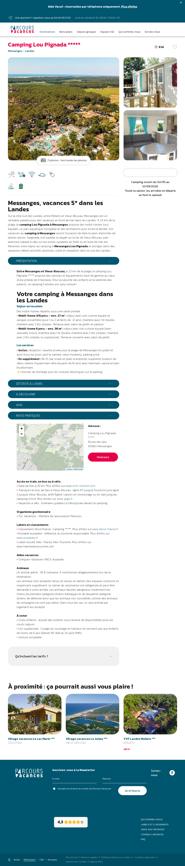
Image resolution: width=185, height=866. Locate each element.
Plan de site (71, 857)
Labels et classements (155, 824)
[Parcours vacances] (22, 29)
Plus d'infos (129, 6)
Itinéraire (103, 457)
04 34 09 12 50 (62, 18)
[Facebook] (172, 772)
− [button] (21, 434)
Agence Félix (96, 861)
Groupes (52, 859)
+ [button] (21, 428)
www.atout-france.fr (105, 529)
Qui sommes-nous (152, 819)
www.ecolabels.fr (27, 538)
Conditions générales (144, 857)
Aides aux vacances (152, 829)
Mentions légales (89, 857)
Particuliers (30, 859)
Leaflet (69, 469)
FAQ (143, 839)
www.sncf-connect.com (80, 486)
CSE (42, 859)
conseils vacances (152, 834)
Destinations (47, 31)
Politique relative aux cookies (115, 857)
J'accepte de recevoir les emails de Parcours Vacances (84, 788)
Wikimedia (78, 469)
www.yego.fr (65, 499)
